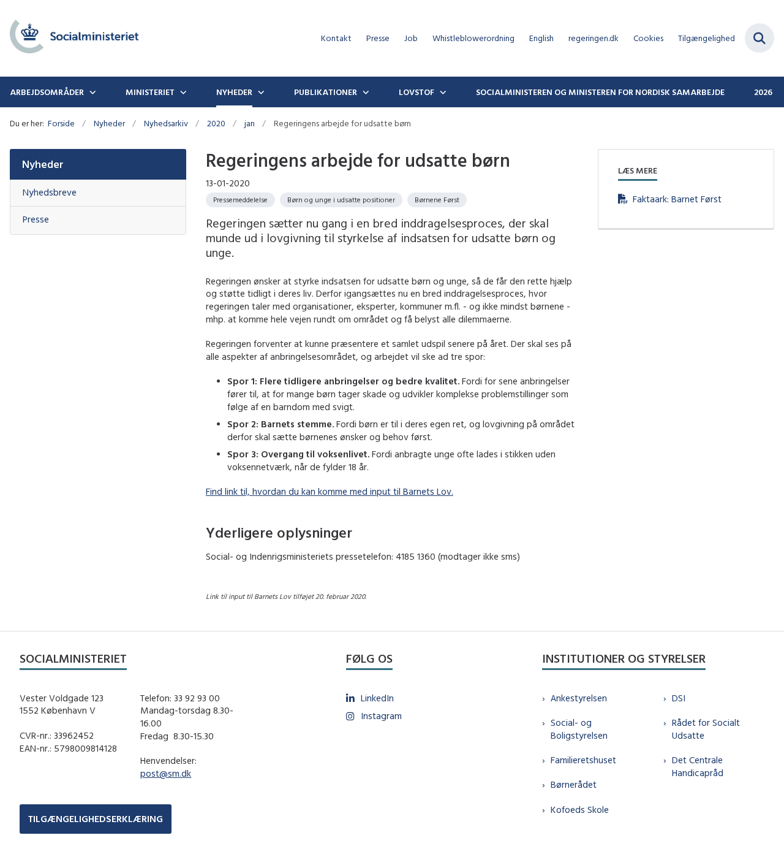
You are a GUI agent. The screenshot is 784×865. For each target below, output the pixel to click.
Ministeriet (150, 91)
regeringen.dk (593, 38)
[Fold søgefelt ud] (759, 38)
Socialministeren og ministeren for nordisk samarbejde (600, 91)
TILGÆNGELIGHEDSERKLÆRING (95, 819)
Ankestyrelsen (579, 698)
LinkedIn (377, 698)
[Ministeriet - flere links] (182, 92)
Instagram (381, 716)
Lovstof (416, 91)
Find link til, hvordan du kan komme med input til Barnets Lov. (329, 491)
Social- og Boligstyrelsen (579, 729)
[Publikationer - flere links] (364, 92)
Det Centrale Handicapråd (697, 766)
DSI (678, 698)
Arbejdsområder (47, 91)
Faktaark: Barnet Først (677, 199)
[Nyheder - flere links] (260, 92)
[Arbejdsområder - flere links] (91, 92)
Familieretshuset (583, 760)
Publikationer (325, 91)
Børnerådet (574, 784)
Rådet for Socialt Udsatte (706, 729)
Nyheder (234, 91)
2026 (763, 91)
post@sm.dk (165, 773)
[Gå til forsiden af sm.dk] (69, 38)
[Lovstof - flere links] (442, 92)
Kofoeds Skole (580, 809)
